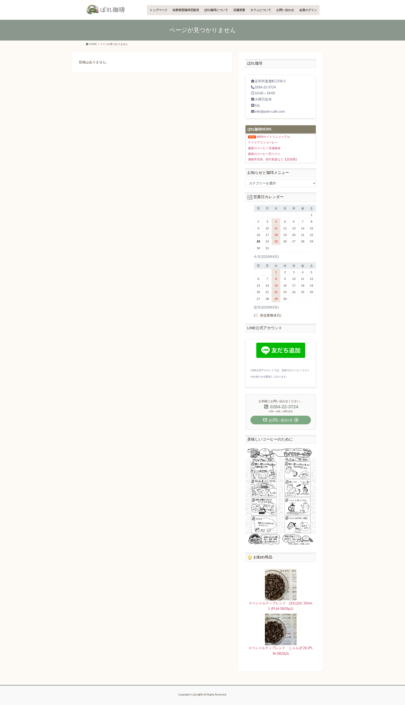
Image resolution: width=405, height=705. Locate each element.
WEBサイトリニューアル (273, 136)
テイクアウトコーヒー (263, 142)
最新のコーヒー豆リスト (264, 154)
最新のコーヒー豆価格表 (264, 148)
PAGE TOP (392, 680)
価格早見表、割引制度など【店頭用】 (273, 159)
